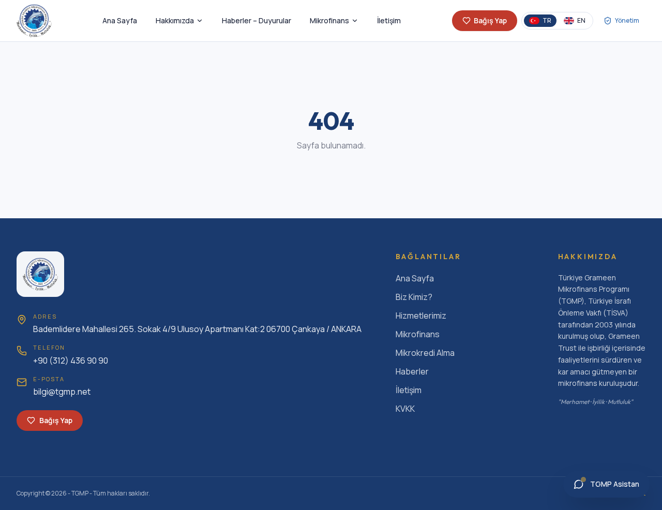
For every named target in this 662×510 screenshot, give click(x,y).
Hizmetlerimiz (421, 315)
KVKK (405, 408)
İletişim (389, 20)
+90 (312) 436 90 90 (70, 360)
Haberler (412, 371)
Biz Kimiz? (414, 297)
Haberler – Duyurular (256, 20)
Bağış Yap (490, 20)
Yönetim (627, 20)
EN (581, 20)
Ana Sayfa (119, 20)
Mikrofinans (329, 20)
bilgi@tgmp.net (62, 391)
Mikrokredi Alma (425, 352)
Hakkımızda (175, 20)
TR (547, 20)
